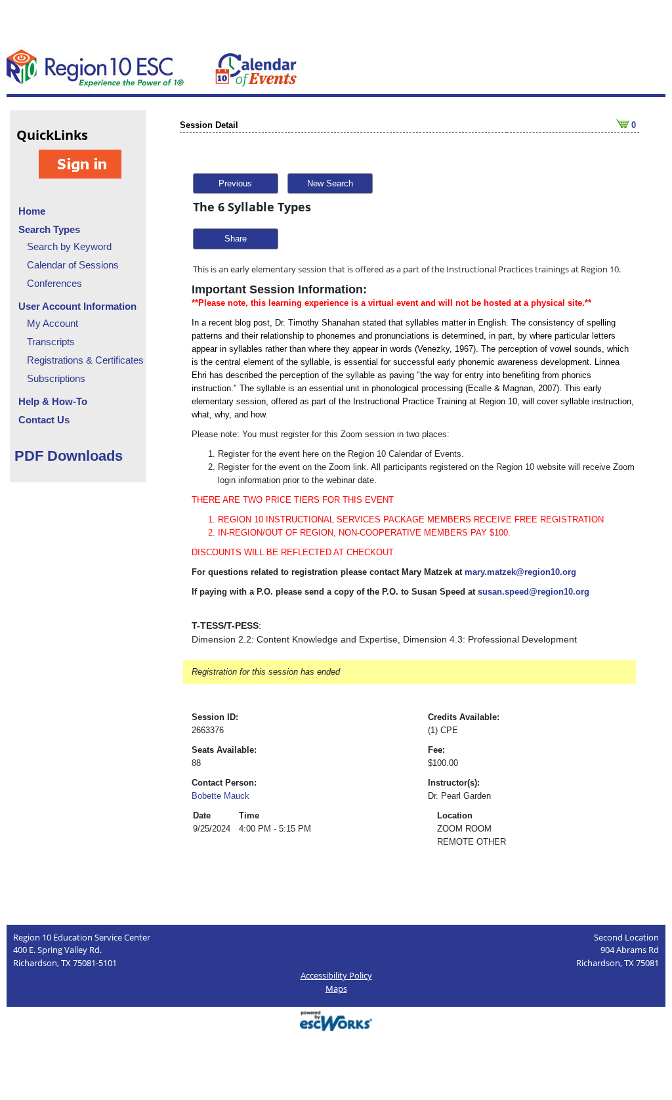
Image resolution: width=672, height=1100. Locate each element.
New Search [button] (330, 183)
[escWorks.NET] (336, 1019)
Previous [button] (235, 183)
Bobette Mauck (220, 796)
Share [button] (235, 238)
